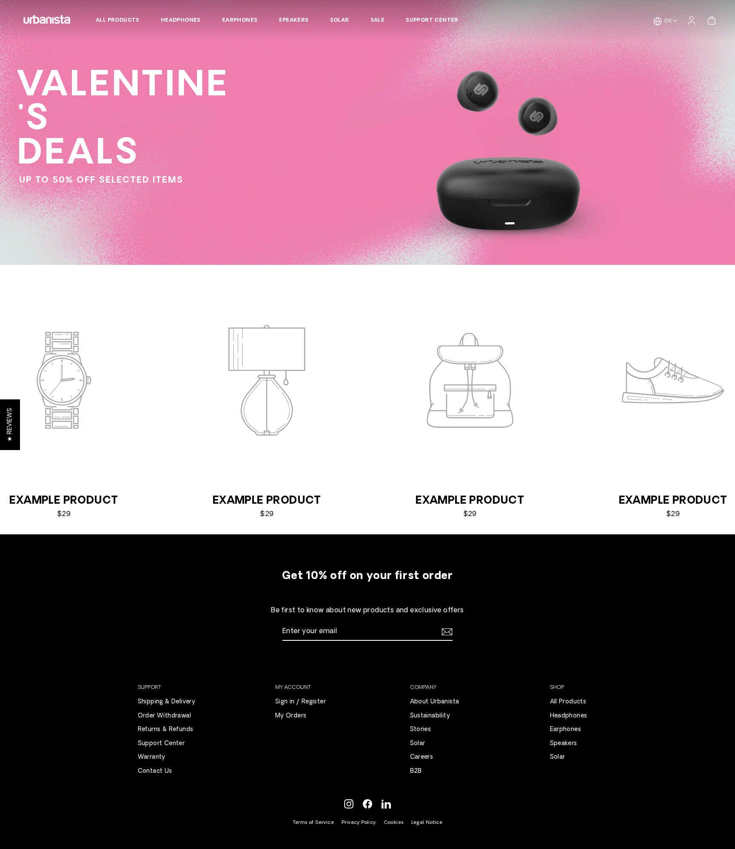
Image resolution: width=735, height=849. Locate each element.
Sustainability (430, 716)
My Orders (291, 716)
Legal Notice (427, 822)
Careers (421, 757)
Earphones (240, 20)
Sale (377, 20)
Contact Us (155, 771)
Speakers (293, 20)
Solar (339, 20)
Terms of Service (313, 822)
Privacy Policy (359, 822)
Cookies (394, 822)
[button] (10, 424)
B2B (416, 771)
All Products (118, 20)
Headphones (181, 20)
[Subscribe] (446, 632)
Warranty (151, 757)
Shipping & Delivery (167, 702)
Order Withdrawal (164, 716)
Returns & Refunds (166, 729)
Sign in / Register (300, 702)
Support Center (432, 20)
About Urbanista (434, 702)
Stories (420, 729)
